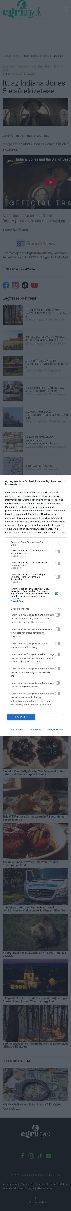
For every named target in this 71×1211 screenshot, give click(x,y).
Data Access (35, 729)
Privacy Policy (55, 729)
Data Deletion (16, 729)
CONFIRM (21, 717)
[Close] (64, 481)
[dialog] (35, 605)
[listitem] (35, 543)
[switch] (57, 551)
